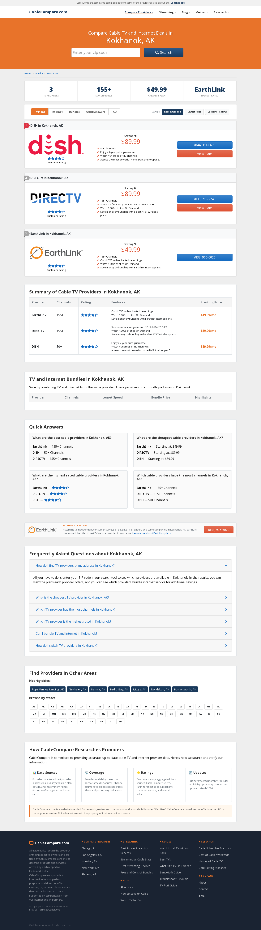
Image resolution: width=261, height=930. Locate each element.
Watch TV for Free (132, 900)
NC (151, 713)
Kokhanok (52, 73)
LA (199, 706)
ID (145, 706)
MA (34, 713)
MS (64, 713)
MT (84, 713)
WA (91, 721)
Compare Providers (139, 12)
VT (72, 721)
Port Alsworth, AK (185, 689)
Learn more (178, 2)
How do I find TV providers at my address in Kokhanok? (75, 565)
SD (33, 721)
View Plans (204, 154)
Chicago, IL (88, 848)
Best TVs (165, 859)
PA (200, 713)
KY (190, 706)
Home (27, 73)
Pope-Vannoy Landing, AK (48, 689)
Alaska (39, 73)
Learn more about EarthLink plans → (153, 533)
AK (43, 706)
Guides (202, 12)
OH (171, 713)
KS (180, 706)
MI (44, 713)
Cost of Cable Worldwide (214, 855)
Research (221, 12)
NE (94, 713)
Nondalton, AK (160, 689)
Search (165, 52)
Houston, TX (89, 861)
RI (209, 713)
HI (136, 706)
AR (62, 706)
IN (163, 706)
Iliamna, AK (98, 689)
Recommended (172, 111)
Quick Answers (95, 111)
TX (53, 721)
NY (142, 713)
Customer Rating (217, 111)
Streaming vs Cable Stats (136, 859)
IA (172, 706)
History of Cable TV (211, 861)
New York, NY (90, 868)
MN (54, 713)
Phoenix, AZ (89, 874)
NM (132, 713)
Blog (186, 12)
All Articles (127, 887)
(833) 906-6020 (204, 257)
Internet (57, 111)
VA (81, 721)
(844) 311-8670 (204, 145)
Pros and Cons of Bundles (137, 872)
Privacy (33, 909)
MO (74, 713)
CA (71, 706)
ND (161, 713)
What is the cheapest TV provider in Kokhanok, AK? (72, 597)
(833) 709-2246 (204, 199)
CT (90, 706)
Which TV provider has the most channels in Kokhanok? (76, 609)
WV (101, 721)
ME (208, 706)
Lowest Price (194, 111)
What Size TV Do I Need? (175, 866)
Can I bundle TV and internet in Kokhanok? (66, 633)
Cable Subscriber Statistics (215, 848)
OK (181, 713)
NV (103, 713)
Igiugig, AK (139, 689)
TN (43, 721)
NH (113, 713)
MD (218, 706)
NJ (123, 713)
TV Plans (39, 111)
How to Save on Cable (134, 893)
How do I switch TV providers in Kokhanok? (67, 645)
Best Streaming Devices (135, 866)
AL (33, 706)
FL (118, 706)
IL (154, 706)
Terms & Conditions (49, 909)
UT (62, 721)
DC (109, 706)
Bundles (74, 111)
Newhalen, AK (77, 689)
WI (110, 721)
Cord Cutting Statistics (212, 868)
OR (190, 713)
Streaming (167, 12)
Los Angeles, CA (92, 855)
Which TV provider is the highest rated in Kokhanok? (73, 621)
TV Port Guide (168, 885)
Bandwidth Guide (170, 872)
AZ (52, 706)
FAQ (114, 111)
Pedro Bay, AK (119, 689)
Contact (203, 889)
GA (127, 706)
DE (99, 706)
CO (81, 706)
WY (120, 721)
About (202, 882)
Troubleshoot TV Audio (174, 879)
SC (218, 713)
